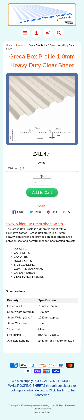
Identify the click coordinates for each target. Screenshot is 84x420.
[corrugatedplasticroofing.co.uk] (42, 14)
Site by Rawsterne (42, 408)
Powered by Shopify (42, 412)
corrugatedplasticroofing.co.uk (40, 405)
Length (42, 162)
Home (9, 45)
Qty (42, 176)
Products (20, 45)
